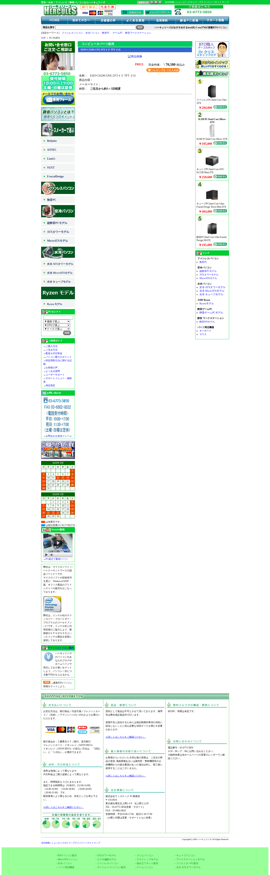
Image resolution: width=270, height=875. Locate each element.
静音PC (106, 32)
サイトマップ (222, 2)
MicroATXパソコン (68, 859)
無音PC (51, 199)
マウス (203, 334)
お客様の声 (52, 367)
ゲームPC (118, 32)
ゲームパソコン (145, 867)
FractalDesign (55, 176)
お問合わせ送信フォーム (59, 436)
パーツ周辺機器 (66, 867)
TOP (43, 38)
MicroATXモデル (57, 240)
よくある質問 (53, 371)
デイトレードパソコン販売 (111, 867)
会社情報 (169, 2)
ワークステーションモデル (190, 859)
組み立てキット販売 (147, 863)
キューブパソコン (185, 855)
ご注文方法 (52, 349)
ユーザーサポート (55, 374)
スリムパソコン (145, 855)
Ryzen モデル (54, 304)
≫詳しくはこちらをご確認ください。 (63, 807)
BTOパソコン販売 (67, 855)
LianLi (51, 158)
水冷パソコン (92, 32)
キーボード (205, 330)
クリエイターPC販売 (187, 863)
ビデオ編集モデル (106, 859)
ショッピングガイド (186, 2)
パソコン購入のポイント (59, 357)
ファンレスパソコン (72, 32)
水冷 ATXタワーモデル (60, 263)
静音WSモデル (207, 321)
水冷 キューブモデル (59, 281)
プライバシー (206, 2)
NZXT (51, 167)
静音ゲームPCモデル (211, 312)
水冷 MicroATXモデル (60, 272)
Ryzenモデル (206, 303)
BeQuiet (52, 140)
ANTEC (52, 149)
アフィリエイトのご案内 (61, 647)
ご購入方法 (52, 346)
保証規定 (50, 385)
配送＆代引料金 (54, 353)
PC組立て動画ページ (57, 559)
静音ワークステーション (138, 32)
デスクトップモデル (147, 859)
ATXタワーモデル (58, 231)
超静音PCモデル (57, 222)
